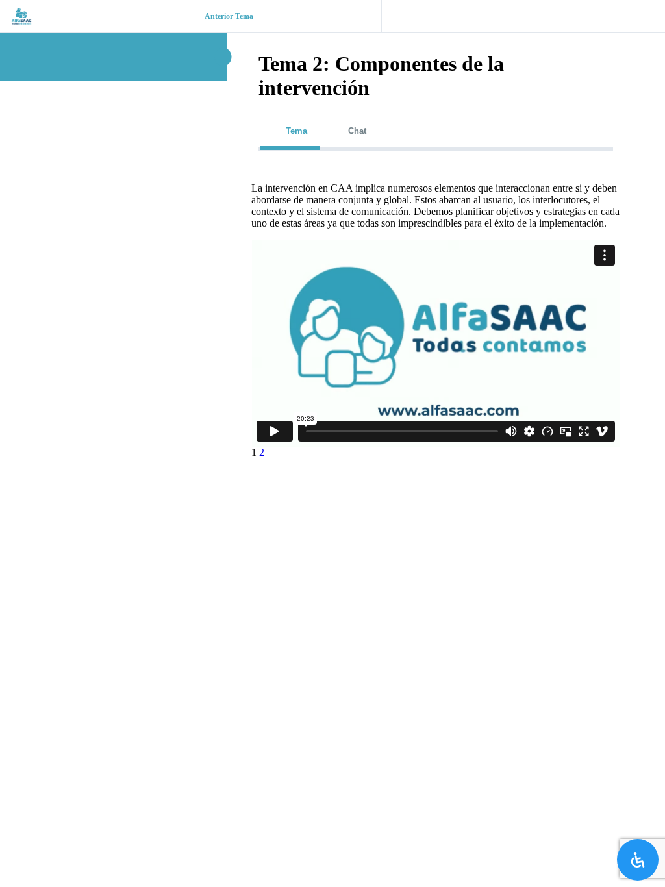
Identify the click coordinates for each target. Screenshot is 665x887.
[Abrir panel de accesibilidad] (638, 860)
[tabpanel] (435, 315)
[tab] (289, 130)
